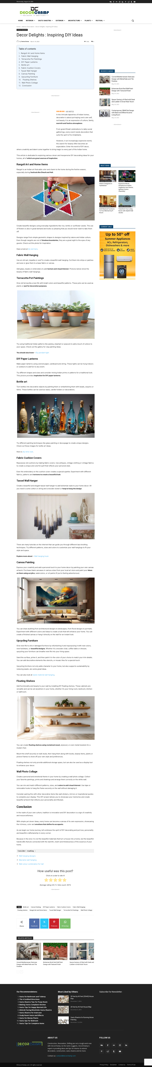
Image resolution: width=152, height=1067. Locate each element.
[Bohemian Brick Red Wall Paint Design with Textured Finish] (55, 951)
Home (18, 27)
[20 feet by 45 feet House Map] (63, 1009)
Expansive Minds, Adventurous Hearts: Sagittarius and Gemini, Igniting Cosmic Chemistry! (126, 187)
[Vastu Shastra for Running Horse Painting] (63, 1020)
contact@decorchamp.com (66, 1056)
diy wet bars (33, 249)
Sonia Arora (25, 41)
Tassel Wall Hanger (29, 71)
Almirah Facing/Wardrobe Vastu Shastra (35, 1010)
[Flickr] (117, 1)
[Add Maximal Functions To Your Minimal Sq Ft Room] (107, 201)
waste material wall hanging (43, 675)
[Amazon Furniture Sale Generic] (117, 255)
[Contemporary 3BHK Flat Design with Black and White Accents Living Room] (104, 113)
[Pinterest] (126, 1)
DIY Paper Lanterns (29, 62)
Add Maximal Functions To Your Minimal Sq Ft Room (107, 210)
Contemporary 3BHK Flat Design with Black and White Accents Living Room (123, 113)
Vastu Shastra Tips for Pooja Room (33, 1002)
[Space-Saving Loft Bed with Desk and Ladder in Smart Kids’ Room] (82, 951)
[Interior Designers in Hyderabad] (107, 176)
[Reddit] (129, 1)
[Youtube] (134, 1)
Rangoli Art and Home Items (33, 53)
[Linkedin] (123, 1)
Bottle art (25, 65)
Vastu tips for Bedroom (28, 1021)
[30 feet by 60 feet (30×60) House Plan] (63, 999)
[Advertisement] (92, 11)
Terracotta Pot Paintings (31, 59)
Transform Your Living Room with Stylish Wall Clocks (126, 210)
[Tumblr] (131, 1)
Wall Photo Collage (30, 83)
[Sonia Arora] (18, 41)
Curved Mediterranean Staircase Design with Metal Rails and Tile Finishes (27, 964)
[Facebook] (114, 1)
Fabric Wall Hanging (29, 56)
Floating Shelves (29, 80)
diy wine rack (28, 452)
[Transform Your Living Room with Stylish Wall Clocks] (127, 201)
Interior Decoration (28, 27)
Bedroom (73, 959)
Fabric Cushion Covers (30, 68)
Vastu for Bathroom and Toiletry (32, 997)
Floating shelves (22, 910)
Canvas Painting (28, 74)
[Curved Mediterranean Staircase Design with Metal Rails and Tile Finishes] (29, 951)
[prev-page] (18, 971)
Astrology (122, 181)
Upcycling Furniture (29, 77)
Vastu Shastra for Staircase (30, 1013)
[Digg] (111, 1)
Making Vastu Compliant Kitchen (32, 1005)
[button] (132, 20)
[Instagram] (120, 1)
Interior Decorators (105, 181)
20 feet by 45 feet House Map (81, 1007)
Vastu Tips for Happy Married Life (33, 1007)
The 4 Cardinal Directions (29, 999)
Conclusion (26, 85)
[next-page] (21, 971)
